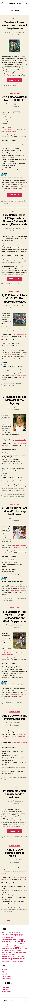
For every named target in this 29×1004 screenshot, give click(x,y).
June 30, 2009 (19, 801)
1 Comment (16, 230)
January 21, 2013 (20, 32)
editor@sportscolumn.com (18, 186)
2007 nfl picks (4, 932)
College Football (18, 939)
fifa (13, 200)
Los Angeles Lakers (19, 200)
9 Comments (15, 803)
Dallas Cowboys (5, 941)
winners (20, 961)
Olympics (13, 952)
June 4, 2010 (19, 625)
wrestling (23, 777)
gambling (21, 941)
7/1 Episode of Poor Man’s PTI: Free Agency (14, 400)
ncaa (22, 946)
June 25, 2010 (19, 518)
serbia (18, 283)
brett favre (13, 937)
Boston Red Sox (5, 937)
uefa (26, 283)
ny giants (12, 950)
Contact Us (5, 987)
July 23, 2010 (19, 305)
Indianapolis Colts (8, 944)
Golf (2, 944)
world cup (11, 704)
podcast (21, 956)
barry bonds (3, 936)
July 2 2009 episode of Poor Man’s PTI (14, 717)
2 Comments (15, 627)
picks (14, 954)
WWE (5, 779)
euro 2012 (6, 283)
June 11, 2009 (19, 859)
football (11, 283)
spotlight (13, 85)
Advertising (5, 989)
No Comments (15, 34)
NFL (17, 948)
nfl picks (22, 948)
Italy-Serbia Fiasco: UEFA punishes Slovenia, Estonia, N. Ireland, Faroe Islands (14, 219)
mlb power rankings (6, 946)
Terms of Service (7, 994)
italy (15, 283)
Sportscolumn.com (14, 3)
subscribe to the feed (11, 131)
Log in (3, 972)
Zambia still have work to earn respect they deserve (14, 25)
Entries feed (5, 974)
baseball (9, 936)
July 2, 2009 (19, 722)
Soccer (14, 18)
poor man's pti (17, 201)
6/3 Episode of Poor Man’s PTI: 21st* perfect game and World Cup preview (14, 616)
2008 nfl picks (12, 932)
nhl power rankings (5, 950)
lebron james (7, 383)
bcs (13, 936)
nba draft (14, 598)
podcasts (10, 201)
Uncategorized (14, 787)
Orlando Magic (18, 908)
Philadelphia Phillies (6, 954)
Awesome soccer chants (8, 355)
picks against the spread (9, 956)
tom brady (15, 961)
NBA (7, 777)
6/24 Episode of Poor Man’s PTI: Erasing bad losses (14, 511)
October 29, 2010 (20, 228)
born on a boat (20, 153)
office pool (6, 952)
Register (4, 969)
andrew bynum (7, 200)
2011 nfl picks (13, 934)
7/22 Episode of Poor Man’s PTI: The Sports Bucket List (14, 298)
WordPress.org (6, 978)
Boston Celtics (19, 936)
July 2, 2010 (19, 407)
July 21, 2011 (19, 104)
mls (4, 777)
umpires (6, 704)
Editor (11, 104)
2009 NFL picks (19, 932)
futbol (5, 85)
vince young (11, 385)
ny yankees (18, 950)
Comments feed (6, 976)
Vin (11, 801)
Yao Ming (6, 203)
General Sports (14, 93)
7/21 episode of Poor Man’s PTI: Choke (14, 98)
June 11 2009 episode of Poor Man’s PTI (14, 852)
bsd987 (10, 32)
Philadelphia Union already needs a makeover (14, 794)
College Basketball (6, 939)
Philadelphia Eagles (21, 952)
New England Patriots (8, 948)
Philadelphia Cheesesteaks (13, 836)
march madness (16, 944)
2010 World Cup (8, 494)
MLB (21, 494)
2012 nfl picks (19, 934)
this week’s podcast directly (8, 129)
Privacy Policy (6, 991)
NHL (26, 948)
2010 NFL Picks (5, 934)
